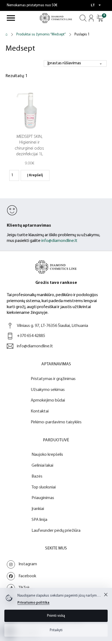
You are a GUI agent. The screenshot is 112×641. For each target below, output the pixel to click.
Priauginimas (43, 498)
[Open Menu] (11, 18)
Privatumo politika (33, 602)
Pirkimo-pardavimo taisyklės (56, 422)
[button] (100, 18)
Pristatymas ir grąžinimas (53, 379)
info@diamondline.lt (59, 241)
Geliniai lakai (42, 465)
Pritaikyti (56, 630)
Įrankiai (38, 509)
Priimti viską (56, 616)
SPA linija (39, 520)
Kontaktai (40, 411)
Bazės (37, 476)
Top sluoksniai (44, 487)
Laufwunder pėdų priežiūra (56, 530)
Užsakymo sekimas (48, 390)
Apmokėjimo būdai (48, 400)
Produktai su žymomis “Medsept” (41, 34)
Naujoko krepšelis (47, 454)
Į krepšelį (35, 175)
